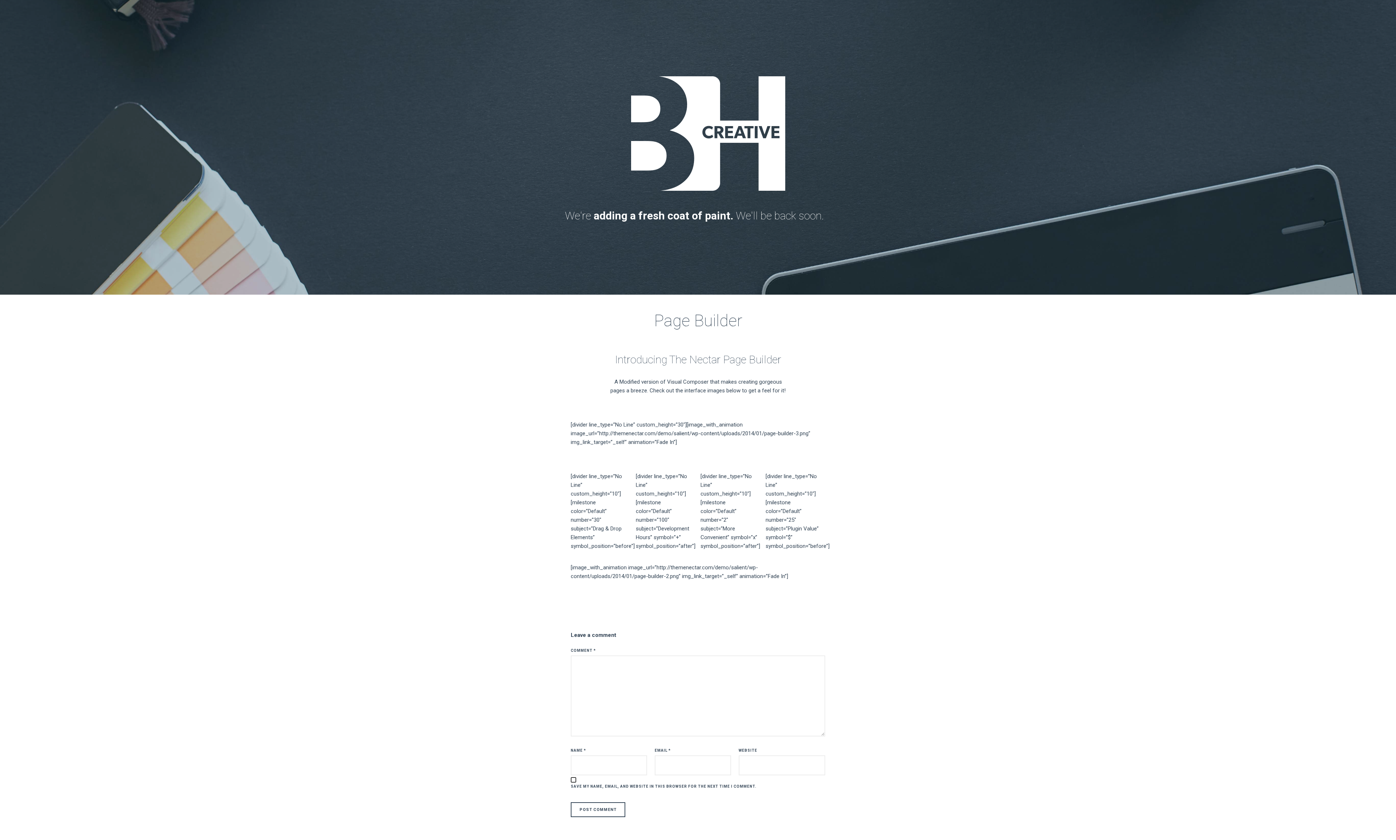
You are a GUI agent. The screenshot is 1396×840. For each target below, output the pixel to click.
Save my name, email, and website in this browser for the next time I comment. (664, 786)
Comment (583, 651)
